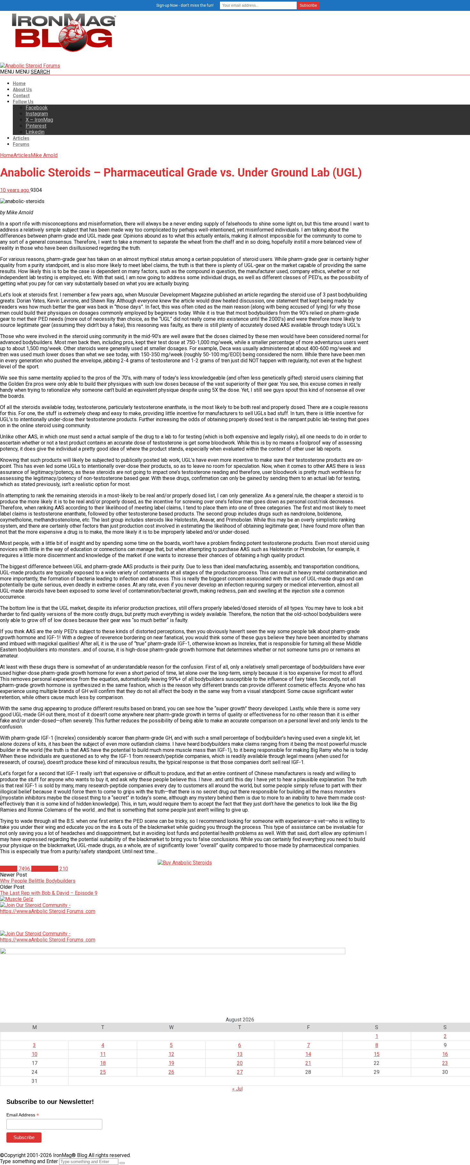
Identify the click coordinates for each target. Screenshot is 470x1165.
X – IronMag (39, 120)
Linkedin (35, 132)
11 (103, 1054)
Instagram (37, 114)
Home (19, 83)
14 (308, 1054)
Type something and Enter (29, 1161)
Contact (21, 95)
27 (240, 1072)
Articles (21, 138)
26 (171, 1072)
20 (240, 1063)
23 (445, 1063)
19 (171, 1063)
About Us (22, 89)
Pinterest (36, 126)
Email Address (22, 1115)
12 (171, 1054)
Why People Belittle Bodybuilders (37, 881)
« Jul (237, 1089)
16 (445, 1054)
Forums (21, 144)
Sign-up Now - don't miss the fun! (185, 5)
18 (103, 1063)
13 (240, 1054)
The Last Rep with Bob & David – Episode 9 (49, 893)
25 (103, 1072)
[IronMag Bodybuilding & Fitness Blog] (64, 51)
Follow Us (23, 101)
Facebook (37, 108)
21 (308, 1063)
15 (377, 1054)
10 (34, 1054)
